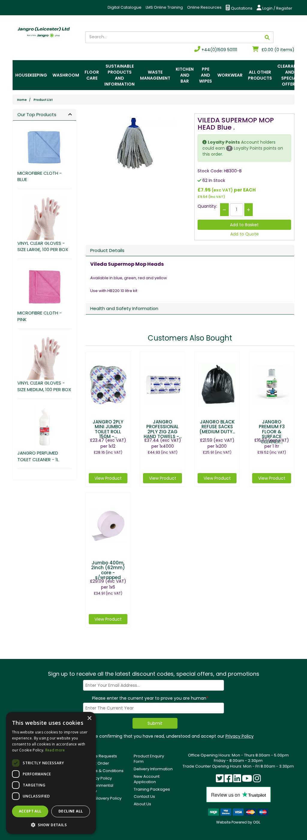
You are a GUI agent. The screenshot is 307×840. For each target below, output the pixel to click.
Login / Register (276, 8)
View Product (108, 478)
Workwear (230, 75)
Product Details (107, 250)
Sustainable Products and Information (119, 75)
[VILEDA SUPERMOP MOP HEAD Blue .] (135, 143)
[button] (51, 824)
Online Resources (204, 7)
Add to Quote (244, 234)
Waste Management (155, 75)
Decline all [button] (70, 811)
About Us (142, 804)
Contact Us (144, 796)
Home (22, 100)
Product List (43, 100)
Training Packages (152, 789)
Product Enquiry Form (149, 759)
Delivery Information (153, 769)
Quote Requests (101, 756)
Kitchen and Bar (185, 75)
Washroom (65, 75)
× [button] (89, 718)
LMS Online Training (164, 7)
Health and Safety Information (124, 308)
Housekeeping (31, 75)
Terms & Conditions (104, 771)
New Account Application (146, 779)
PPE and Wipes (205, 75)
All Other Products (260, 75)
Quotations (241, 8)
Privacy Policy (239, 736)
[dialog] (51, 773)
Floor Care (92, 75)
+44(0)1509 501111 (218, 50)
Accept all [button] (30, 811)
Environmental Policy (99, 788)
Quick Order (97, 763)
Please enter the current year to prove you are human (150, 698)
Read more (55, 750)
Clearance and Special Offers (289, 75)
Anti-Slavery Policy (103, 798)
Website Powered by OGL (238, 822)
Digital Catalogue (125, 7)
